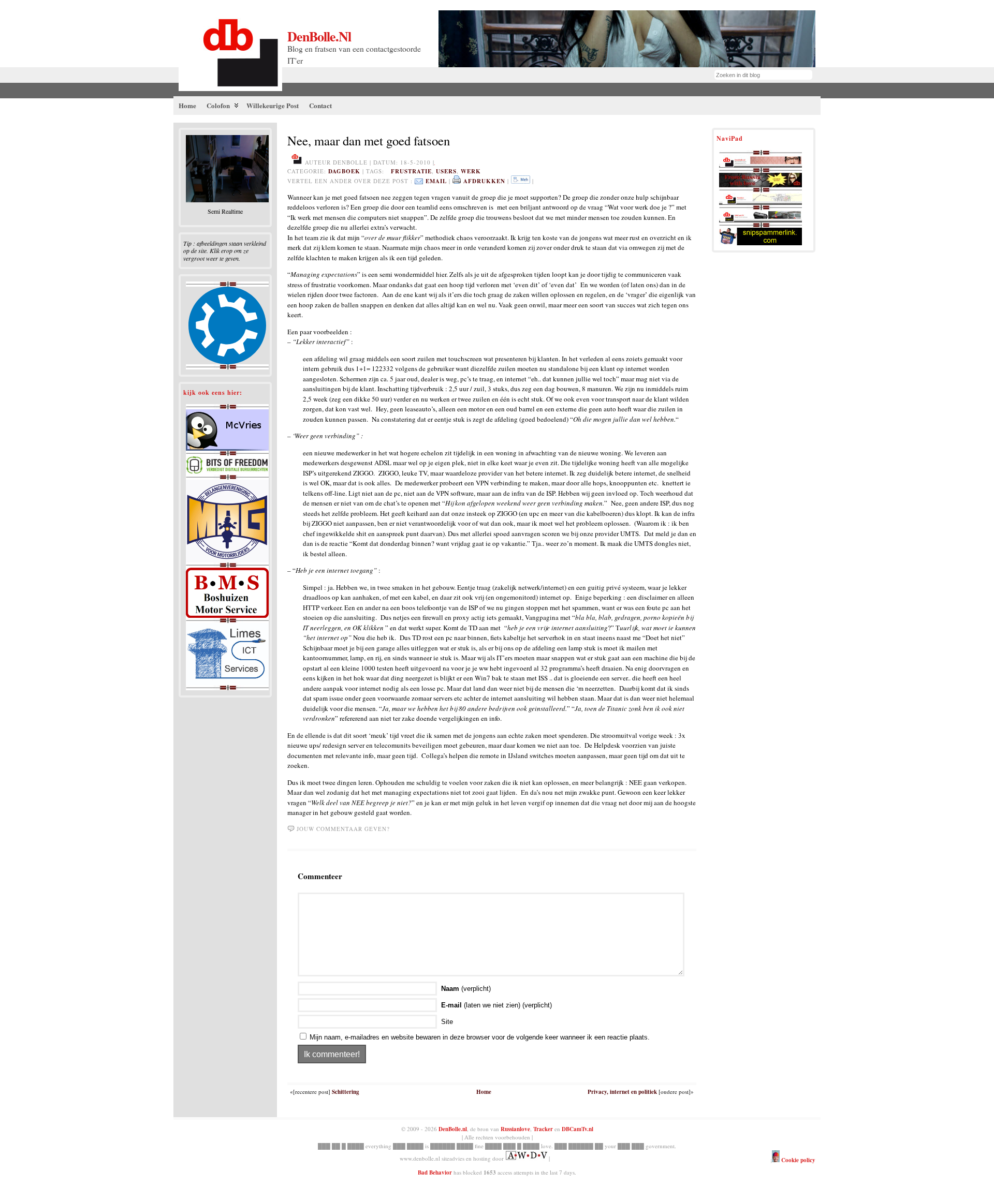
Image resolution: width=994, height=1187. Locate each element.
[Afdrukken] (456, 181)
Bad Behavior (435, 1172)
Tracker (543, 1129)
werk (471, 171)
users (446, 171)
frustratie (411, 171)
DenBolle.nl (319, 36)
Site (447, 1022)
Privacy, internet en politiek (622, 1092)
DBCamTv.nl (577, 1129)
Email (436, 181)
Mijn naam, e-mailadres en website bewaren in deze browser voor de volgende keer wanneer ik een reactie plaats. (480, 1037)
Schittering (345, 1092)
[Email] (419, 181)
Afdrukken (484, 181)
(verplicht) (466, 988)
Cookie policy (797, 1160)
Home (483, 1092)
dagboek (344, 171)
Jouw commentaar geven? (343, 829)
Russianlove (515, 1129)
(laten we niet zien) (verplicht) (496, 1005)
